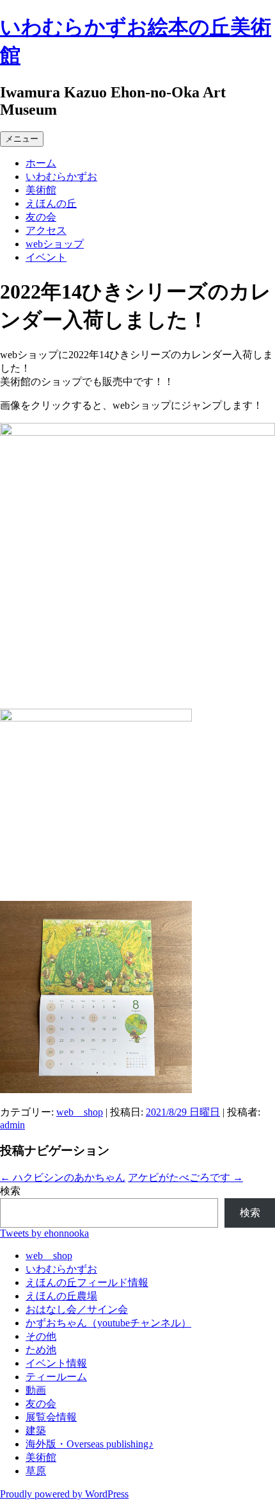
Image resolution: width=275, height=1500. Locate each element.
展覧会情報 (51, 1417)
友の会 (41, 216)
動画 (36, 1390)
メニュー (21, 139)
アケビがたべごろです (185, 1177)
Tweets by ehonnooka (44, 1233)
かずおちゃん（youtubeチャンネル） (108, 1322)
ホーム (41, 163)
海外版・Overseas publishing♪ (89, 1443)
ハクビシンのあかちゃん (62, 1177)
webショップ (55, 243)
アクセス (46, 230)
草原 (36, 1470)
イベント (46, 257)
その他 (41, 1336)
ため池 (41, 1349)
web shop (79, 1112)
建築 (36, 1430)
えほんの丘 (51, 203)
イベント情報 (56, 1363)
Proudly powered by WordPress (64, 1493)
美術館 (41, 190)
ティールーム (56, 1376)
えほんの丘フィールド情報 (87, 1282)
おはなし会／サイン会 (77, 1309)
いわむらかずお (61, 176)
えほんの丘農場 (61, 1295)
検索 (10, 1190)
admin (12, 1124)
